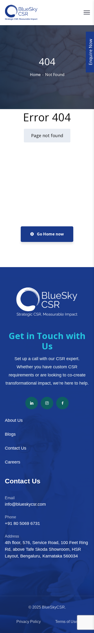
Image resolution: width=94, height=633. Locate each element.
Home (35, 74)
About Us (14, 420)
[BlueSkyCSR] (21, 13)
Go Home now (50, 234)
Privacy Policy (28, 622)
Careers (12, 462)
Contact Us (15, 448)
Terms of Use (66, 622)
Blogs (10, 434)
